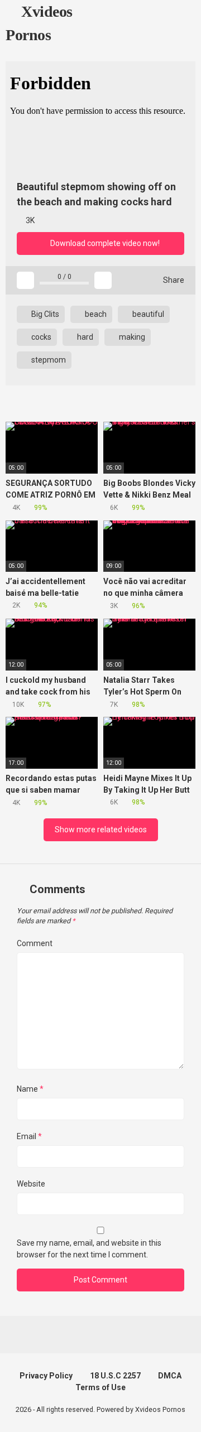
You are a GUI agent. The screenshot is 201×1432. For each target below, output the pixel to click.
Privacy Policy (46, 1375)
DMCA (169, 1375)
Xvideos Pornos (39, 23)
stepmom (48, 359)
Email (29, 1136)
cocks (40, 336)
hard (84, 336)
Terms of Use (100, 1387)
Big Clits (44, 314)
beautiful (147, 314)
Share (172, 280)
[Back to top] (181, 1409)
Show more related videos (101, 829)
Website (31, 1183)
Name (30, 1088)
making (131, 336)
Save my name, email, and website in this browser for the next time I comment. (89, 1248)
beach (95, 314)
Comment (34, 943)
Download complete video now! (104, 243)
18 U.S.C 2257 (115, 1375)
